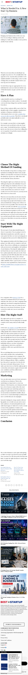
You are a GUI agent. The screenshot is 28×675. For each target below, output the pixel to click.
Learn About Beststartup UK (7, 630)
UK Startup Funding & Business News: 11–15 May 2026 (13, 598)
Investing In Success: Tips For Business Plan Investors (6, 469)
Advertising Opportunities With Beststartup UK (12, 632)
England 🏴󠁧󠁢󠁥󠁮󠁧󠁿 (3, 5)
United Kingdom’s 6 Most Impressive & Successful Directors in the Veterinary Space (14, 656)
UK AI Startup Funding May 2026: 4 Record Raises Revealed (13, 544)
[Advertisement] (14, 58)
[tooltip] (6, 485)
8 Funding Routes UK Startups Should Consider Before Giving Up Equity (12, 571)
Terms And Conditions (6, 640)
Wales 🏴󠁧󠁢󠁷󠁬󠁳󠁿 (3, 650)
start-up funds (22, 206)
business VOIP (16, 297)
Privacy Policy (4, 637)
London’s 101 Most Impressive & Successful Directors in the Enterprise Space (14, 666)
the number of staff (13, 327)
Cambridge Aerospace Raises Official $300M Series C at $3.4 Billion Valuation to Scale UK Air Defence (14, 517)
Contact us (3, 635)
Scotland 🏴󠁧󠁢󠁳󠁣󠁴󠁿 (3, 647)
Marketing (10, 5)
